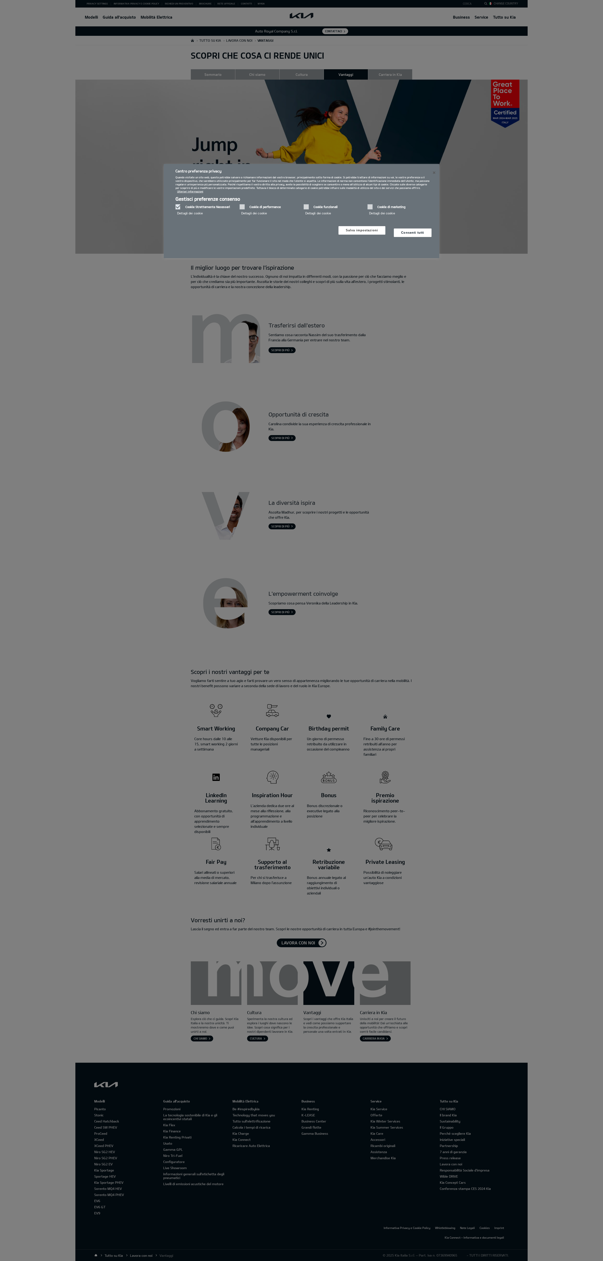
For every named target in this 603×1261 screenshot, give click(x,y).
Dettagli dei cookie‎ (190, 213)
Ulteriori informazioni (190, 191)
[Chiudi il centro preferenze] (434, 172)
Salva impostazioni (362, 230)
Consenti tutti (412, 232)
